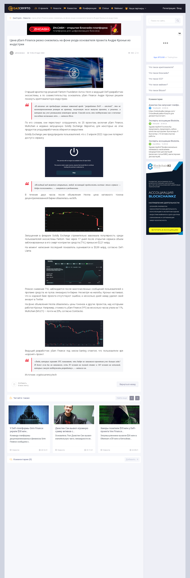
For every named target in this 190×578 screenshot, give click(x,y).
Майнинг (118, 8)
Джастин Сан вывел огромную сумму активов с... (71, 430)
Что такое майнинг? (158, 84)
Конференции (89, 8)
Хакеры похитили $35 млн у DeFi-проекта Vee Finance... (118, 430)
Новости (57, 8)
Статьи (105, 8)
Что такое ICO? (156, 79)
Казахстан (72, 8)
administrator (20, 53)
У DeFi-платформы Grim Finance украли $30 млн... (26, 430)
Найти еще (122, 398)
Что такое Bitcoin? (157, 90)
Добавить (23, 384)
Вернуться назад (128, 384)
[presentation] (132, 398)
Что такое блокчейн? (159, 73)
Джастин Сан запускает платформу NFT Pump (164, 105)
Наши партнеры (136, 8)
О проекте (43, 8)
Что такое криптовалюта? (161, 67)
